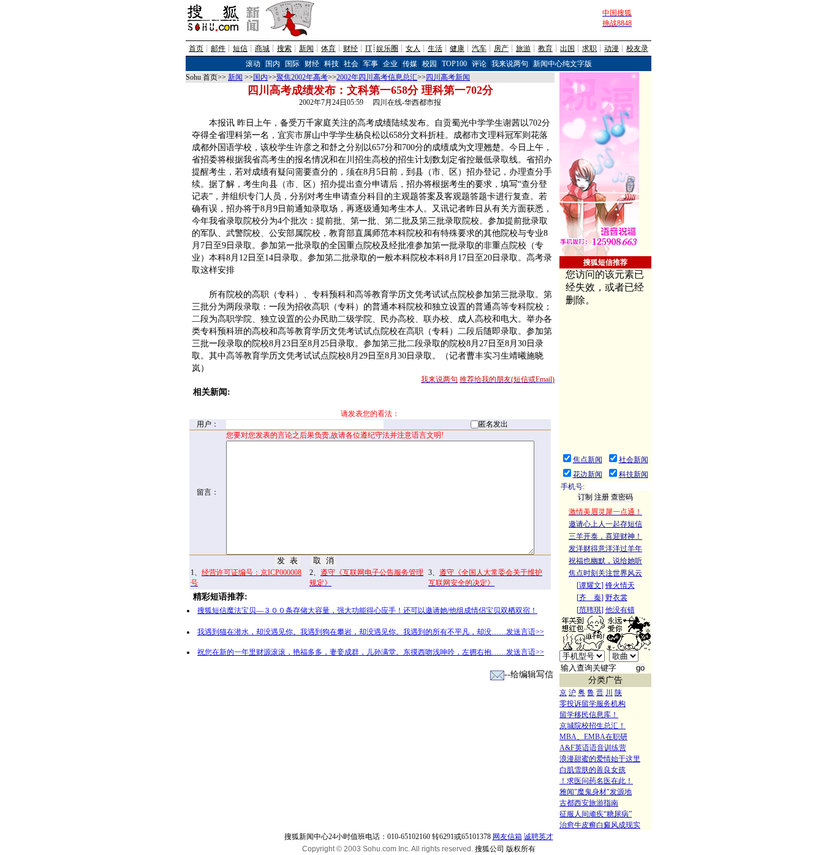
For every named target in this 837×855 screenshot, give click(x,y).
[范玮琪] (590, 610)
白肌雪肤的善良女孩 (592, 770)
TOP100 (454, 63)
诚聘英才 (538, 836)
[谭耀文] (590, 585)
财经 (312, 63)
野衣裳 (616, 597)
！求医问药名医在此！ (596, 781)
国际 (292, 63)
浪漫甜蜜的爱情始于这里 (599, 758)
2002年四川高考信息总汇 (376, 77)
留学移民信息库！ (588, 714)
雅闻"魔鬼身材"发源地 (595, 792)
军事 (370, 63)
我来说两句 (509, 63)
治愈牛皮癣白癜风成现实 (599, 825)
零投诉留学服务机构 (592, 703)
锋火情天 (620, 585)
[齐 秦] (590, 597)
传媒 (410, 63)
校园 (429, 63)
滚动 (253, 63)
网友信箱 (507, 836)
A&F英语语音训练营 (592, 747)
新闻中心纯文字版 (562, 63)
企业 (390, 63)
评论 (479, 63)
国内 (272, 63)
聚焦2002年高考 (302, 77)
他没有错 (620, 610)
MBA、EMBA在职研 (593, 736)
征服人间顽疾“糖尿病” (595, 814)
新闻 (235, 77)
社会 (351, 63)
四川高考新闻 (448, 77)
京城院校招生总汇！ (592, 725)
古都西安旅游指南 (588, 803)
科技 (331, 63)
